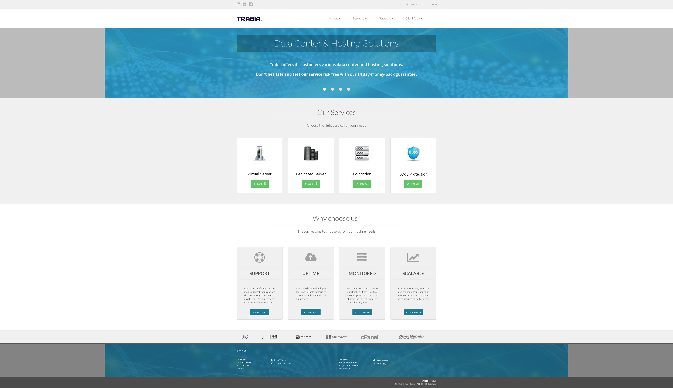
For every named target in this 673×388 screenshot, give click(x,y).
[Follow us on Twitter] (245, 5)
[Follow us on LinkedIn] (239, 5)
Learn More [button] (261, 312)
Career (425, 381)
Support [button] (385, 18)
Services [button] (358, 18)
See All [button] (261, 184)
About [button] (333, 18)
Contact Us (415, 4)
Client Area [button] (413, 18)
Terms (433, 381)
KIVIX (434, 4)
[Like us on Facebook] (251, 5)
